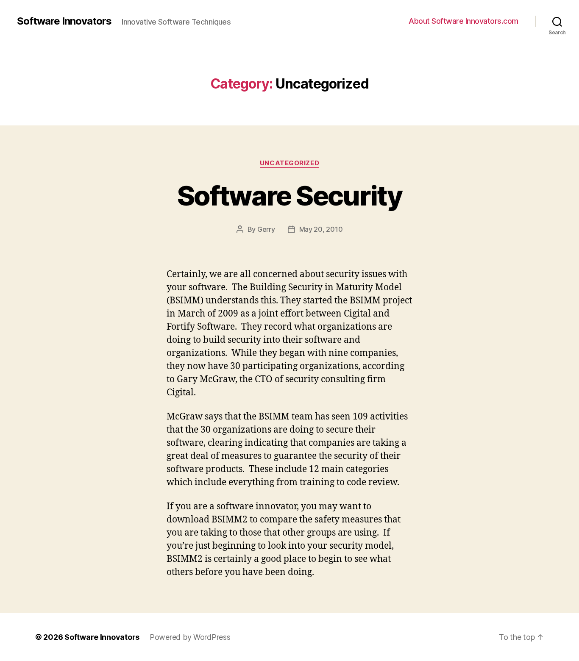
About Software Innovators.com (463, 21)
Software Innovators (64, 21)
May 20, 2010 (321, 229)
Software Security (289, 195)
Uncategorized (289, 163)
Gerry (266, 229)
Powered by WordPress (190, 637)
